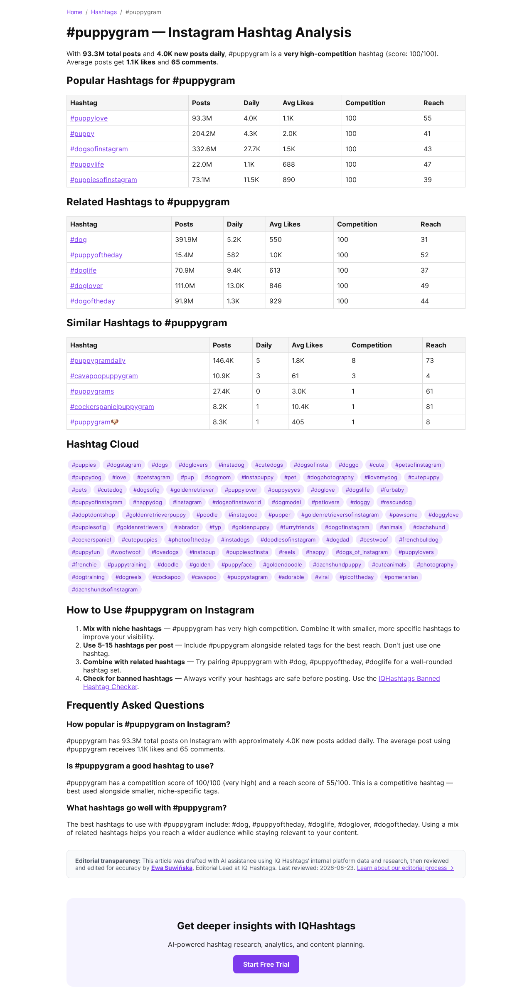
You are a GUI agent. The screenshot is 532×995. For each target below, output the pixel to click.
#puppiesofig (89, 527)
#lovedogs (165, 552)
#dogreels (129, 577)
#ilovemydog (381, 477)
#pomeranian (401, 577)
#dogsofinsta (311, 464)
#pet (290, 477)
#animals (391, 527)
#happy (315, 552)
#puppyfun (86, 552)
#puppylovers (416, 552)
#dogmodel (286, 502)
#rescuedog (396, 502)
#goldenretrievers (140, 527)
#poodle (207, 514)
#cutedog (110, 489)
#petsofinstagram (418, 464)
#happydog (147, 502)
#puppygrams (92, 391)
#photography (435, 564)
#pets (79, 489)
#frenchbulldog (418, 539)
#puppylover (241, 489)
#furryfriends (297, 527)
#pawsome (403, 514)
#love (119, 477)
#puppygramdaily (98, 360)
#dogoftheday (92, 301)
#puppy (82, 133)
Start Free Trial (266, 964)
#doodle (168, 564)
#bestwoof (374, 539)
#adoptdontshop (93, 514)
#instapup (202, 552)
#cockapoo (167, 577)
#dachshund (429, 527)
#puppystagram (247, 577)
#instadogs (235, 539)
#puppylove (89, 118)
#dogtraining (88, 577)
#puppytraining (127, 564)
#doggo (349, 464)
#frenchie (84, 564)
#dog (78, 239)
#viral (322, 577)
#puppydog (86, 477)
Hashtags (104, 11)
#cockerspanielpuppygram (112, 406)
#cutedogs (269, 464)
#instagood (243, 514)
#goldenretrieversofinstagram (340, 514)
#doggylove (444, 514)
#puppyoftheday (96, 255)
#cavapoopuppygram (104, 376)
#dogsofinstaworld (236, 502)
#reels (287, 552)
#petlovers (326, 502)
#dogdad (337, 539)
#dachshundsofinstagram (105, 589)
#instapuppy (257, 477)
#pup (187, 477)
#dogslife (358, 489)
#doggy (360, 502)
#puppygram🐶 (94, 422)
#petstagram (153, 477)
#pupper (279, 514)
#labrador (186, 527)
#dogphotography (330, 477)
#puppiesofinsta (247, 552)
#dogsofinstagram (99, 149)
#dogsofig (146, 489)
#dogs (160, 464)
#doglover (86, 285)
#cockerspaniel (91, 539)
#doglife (83, 270)
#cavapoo (204, 577)
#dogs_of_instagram (362, 552)
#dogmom (218, 477)
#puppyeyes (284, 489)
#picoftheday (357, 577)
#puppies (84, 464)
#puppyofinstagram (97, 502)
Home (74, 11)
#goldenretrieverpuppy (156, 514)
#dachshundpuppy (337, 564)
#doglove (323, 489)
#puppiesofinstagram (103, 179)
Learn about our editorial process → (405, 867)
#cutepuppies (140, 539)
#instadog (231, 464)
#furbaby (392, 489)
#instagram (187, 502)
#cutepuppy (423, 477)
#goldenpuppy (250, 527)
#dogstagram (124, 464)
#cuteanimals (389, 564)
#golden (200, 564)
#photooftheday (189, 539)
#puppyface (237, 564)
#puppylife (87, 164)
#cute (376, 464)
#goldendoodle (282, 564)
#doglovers (193, 464)
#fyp (215, 527)
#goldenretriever (192, 489)
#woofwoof (126, 552)
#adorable (291, 577)
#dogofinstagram (347, 527)
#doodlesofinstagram (288, 539)
